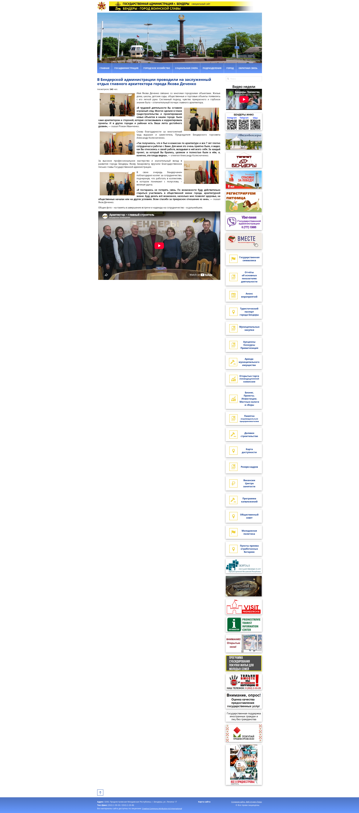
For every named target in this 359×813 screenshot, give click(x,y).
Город (230, 68)
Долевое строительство (249, 435)
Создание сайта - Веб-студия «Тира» (246, 802)
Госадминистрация (126, 68)
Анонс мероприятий (249, 295)
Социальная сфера (186, 68)
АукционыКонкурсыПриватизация (249, 345)
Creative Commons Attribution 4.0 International (162, 808)
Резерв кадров (249, 466)
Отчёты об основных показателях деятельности (249, 277)
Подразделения (212, 68)
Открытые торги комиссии (249, 378)
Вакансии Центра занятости (249, 483)
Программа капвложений (249, 500)
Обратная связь (248, 68)
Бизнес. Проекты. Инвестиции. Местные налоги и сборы (249, 398)
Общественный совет (249, 516)
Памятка (249, 418)
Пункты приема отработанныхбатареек (249, 548)
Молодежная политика (249, 532)
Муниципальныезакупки (249, 328)
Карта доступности (249, 451)
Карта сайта (204, 801)
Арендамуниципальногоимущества (249, 362)
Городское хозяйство (156, 68)
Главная (104, 68)
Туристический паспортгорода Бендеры (249, 311)
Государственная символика (249, 259)
